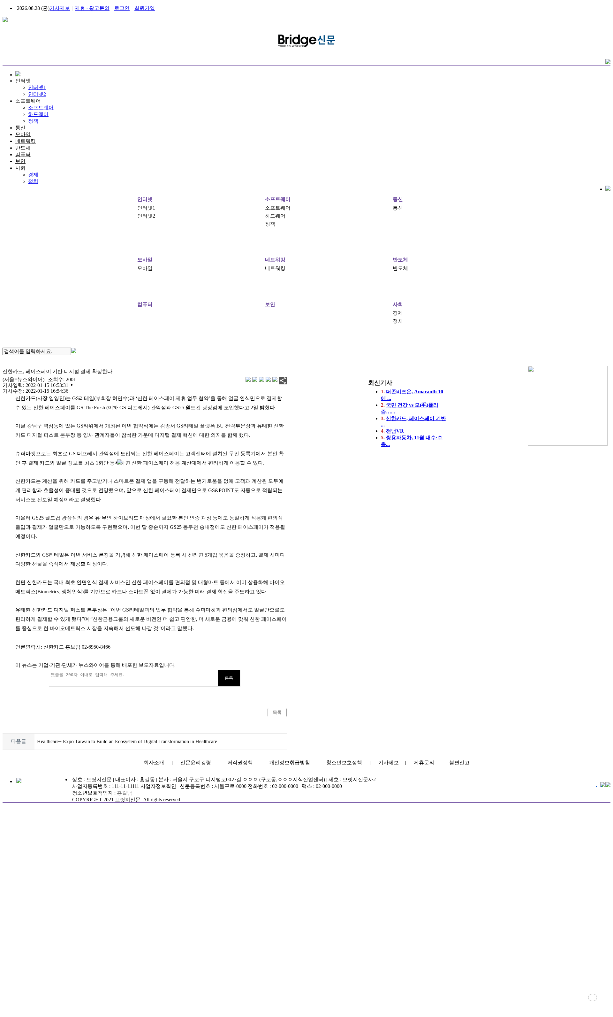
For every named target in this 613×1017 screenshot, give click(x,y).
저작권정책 (240, 762)
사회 (20, 168)
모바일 (23, 134)
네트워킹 (25, 141)
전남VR (395, 431)
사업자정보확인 (158, 786)
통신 (20, 127)
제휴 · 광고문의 (92, 8)
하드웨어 (38, 114)
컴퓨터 (23, 154)
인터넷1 (37, 87)
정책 (33, 121)
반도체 (23, 147)
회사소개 (154, 762)
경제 (33, 174)
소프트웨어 (28, 101)
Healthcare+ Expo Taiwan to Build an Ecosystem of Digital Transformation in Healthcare (127, 741)
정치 (33, 181)
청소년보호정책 (344, 762)
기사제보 (59, 8)
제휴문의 (424, 762)
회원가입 (144, 8)
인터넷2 (37, 94)
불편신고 (459, 762)
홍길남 (124, 793)
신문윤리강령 (195, 762)
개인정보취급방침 (289, 762)
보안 (20, 161)
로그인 (122, 8)
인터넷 (23, 80)
